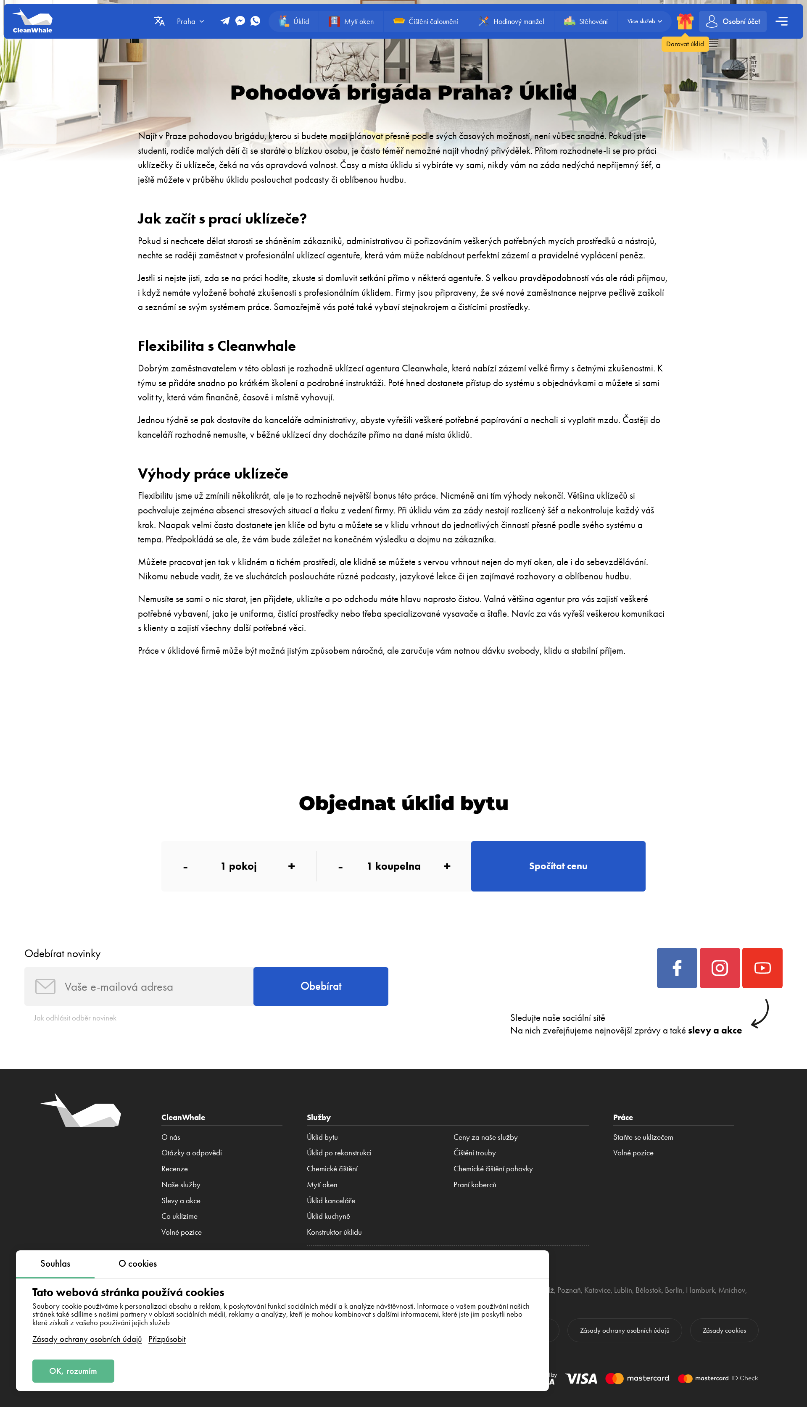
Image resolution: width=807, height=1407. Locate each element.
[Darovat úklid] (685, 21)
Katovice (597, 1290)
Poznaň (569, 1290)
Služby (319, 1117)
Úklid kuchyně (328, 1216)
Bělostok (649, 1290)
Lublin (623, 1290)
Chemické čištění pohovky (493, 1168)
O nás (170, 1137)
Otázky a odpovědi (191, 1152)
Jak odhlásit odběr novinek (75, 1018)
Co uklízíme (179, 1216)
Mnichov (731, 1290)
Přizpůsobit (167, 1338)
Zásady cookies (724, 1330)
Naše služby (180, 1184)
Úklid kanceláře (331, 1200)
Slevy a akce (180, 1200)
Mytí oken (322, 1184)
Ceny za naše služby (486, 1137)
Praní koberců (475, 1184)
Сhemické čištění (332, 1168)
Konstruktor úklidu (334, 1232)
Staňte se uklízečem (643, 1137)
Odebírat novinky (62, 953)
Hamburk (700, 1290)
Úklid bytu (322, 1137)
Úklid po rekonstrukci (339, 1152)
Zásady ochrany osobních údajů (87, 1338)
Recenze (174, 1168)
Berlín (674, 1290)
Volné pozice (181, 1232)
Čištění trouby (475, 1152)
